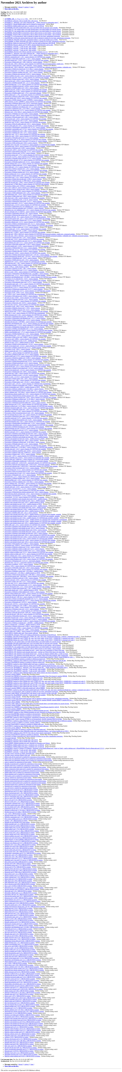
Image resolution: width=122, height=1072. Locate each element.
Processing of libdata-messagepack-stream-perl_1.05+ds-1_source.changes (27, 255)
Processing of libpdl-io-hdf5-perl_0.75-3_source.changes (22, 354)
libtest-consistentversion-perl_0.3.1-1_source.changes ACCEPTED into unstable (29, 225)
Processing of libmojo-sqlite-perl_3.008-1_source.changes (22, 629)
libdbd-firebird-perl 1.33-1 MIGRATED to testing (20, 942)
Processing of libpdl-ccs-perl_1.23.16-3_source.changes (22, 375)
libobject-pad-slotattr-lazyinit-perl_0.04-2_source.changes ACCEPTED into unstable (30, 540)
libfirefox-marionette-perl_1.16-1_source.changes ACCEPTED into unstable (28, 57)
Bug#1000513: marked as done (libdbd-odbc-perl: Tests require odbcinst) (27, 726)
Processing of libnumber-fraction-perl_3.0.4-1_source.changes (23, 616)
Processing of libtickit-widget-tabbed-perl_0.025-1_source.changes (25, 592)
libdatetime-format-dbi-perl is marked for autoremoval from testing (25, 770)
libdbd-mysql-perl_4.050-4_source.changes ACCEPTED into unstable (26, 89)
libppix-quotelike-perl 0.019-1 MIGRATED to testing (21, 999)
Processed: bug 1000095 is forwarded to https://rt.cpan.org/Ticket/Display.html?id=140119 (32, 707)
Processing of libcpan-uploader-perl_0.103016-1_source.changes (24, 208)
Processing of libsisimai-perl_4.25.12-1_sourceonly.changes (23, 561)
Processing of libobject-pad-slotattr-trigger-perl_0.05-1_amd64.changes (26, 506)
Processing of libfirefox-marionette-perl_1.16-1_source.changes (24, 55)
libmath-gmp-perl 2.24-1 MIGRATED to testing (19, 994)
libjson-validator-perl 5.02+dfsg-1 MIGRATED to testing (22, 967)
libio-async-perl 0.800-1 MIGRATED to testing (19, 946)
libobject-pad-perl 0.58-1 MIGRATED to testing (19, 1044)
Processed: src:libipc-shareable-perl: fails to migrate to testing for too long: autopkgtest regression (34, 736)
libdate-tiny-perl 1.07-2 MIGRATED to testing (19, 855)
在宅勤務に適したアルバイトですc (16, 19)
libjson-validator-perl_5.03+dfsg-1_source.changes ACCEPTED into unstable (28, 483)
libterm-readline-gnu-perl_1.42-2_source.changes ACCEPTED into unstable (28, 76)
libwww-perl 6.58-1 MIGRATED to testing (18, 798)
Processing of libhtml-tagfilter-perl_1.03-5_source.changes (22, 478)
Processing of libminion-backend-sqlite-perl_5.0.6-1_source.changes (25, 402)
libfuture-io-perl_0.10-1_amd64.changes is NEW (19, 342)
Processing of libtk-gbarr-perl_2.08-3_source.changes (21, 196)
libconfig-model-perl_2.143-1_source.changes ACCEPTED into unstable (27, 60)
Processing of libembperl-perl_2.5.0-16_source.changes (21, 199)
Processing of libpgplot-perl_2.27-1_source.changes (20, 475)
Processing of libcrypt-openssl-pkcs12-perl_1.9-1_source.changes (24, 471)
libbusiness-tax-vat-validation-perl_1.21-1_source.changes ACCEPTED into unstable (30, 210)
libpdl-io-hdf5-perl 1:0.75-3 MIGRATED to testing (20, 949)
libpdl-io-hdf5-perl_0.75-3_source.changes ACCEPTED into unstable (26, 356)
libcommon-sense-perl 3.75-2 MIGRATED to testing (21, 865)
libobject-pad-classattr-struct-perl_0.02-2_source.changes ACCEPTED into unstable (30, 535)
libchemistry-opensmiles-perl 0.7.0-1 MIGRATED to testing (23, 853)
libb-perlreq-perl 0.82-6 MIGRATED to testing (19, 862)
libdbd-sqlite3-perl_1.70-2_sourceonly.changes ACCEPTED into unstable (27, 95)
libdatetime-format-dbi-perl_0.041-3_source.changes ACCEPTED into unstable (29, 330)
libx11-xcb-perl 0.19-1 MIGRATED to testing (19, 800)
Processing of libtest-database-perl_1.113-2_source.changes (23, 320)
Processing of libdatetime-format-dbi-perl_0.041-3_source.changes (25, 327)
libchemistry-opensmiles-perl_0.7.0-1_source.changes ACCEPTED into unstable (29, 129)
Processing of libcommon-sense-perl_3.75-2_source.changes (23, 151)
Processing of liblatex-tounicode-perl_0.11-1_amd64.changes (23, 347)
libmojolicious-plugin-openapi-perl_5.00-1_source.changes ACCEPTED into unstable (31, 397)
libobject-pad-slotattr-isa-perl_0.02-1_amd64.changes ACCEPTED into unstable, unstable (32, 518)
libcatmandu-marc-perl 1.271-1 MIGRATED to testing (21, 917)
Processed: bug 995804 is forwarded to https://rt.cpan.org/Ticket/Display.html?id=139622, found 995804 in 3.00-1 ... (40, 657)
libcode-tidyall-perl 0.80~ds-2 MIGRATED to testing (21, 1047)
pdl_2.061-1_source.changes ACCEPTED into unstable (22, 353)
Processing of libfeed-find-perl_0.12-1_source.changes (21, 248)
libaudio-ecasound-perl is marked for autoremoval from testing (23, 764)
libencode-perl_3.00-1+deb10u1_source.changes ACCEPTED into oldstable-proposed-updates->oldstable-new (38, 67)
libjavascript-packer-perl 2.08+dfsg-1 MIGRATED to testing (23, 1041)
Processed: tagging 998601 (13, 674)
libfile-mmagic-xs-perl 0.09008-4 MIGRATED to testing (22, 839)
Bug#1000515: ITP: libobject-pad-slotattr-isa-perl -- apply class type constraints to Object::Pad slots (35, 650)
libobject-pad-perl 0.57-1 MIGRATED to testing (19, 987)
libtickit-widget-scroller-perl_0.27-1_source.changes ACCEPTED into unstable (29, 554)
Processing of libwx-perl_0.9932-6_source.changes (20, 186)
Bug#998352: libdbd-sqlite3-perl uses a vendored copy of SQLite (24, 26)
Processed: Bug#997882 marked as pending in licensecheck (23, 714)
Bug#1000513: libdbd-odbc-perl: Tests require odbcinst (21, 633)
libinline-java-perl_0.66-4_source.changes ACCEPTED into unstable (26, 115)
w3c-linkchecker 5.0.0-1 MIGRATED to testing (19, 930)
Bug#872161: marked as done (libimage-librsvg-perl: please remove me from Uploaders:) (32, 672)
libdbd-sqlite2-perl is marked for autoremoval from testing (22, 772)
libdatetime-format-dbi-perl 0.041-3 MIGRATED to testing (22, 941)
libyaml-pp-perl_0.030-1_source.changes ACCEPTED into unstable (25, 298)
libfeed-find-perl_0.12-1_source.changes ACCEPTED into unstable (25, 249)
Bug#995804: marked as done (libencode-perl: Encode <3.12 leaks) (25, 684)
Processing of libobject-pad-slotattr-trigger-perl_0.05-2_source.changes (26, 530)
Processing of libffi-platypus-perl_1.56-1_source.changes (22, 260)
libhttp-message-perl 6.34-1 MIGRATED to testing (20, 937)
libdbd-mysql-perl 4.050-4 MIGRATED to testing (20, 826)
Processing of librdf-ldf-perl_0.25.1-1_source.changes (21, 285)
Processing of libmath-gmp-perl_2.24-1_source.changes (21, 444)
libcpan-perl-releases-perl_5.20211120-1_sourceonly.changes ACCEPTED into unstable (31, 466)
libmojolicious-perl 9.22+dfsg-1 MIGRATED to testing (21, 791)
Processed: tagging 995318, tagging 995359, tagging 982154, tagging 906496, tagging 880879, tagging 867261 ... (39, 700)
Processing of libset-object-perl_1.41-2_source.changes (21, 175)
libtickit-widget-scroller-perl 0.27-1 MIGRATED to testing (22, 1032)
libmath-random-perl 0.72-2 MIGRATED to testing (20, 922)
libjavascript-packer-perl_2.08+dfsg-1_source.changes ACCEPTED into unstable (29, 576)
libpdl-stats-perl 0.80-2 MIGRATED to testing (19, 956)
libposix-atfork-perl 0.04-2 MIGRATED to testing (20, 834)
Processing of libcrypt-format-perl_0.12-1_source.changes (22, 468)
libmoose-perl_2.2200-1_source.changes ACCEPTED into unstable (25, 232)
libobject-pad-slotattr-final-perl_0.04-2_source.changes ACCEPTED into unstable (29, 537)
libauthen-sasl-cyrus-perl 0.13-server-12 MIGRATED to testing (24, 860)
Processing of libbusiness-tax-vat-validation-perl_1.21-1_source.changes (26, 206)
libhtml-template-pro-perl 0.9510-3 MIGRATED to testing (22, 985)
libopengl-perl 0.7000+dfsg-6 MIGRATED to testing (21, 872)
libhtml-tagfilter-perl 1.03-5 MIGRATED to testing (20, 1006)
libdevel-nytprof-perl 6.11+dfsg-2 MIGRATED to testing (22, 831)
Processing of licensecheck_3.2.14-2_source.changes (21, 495)
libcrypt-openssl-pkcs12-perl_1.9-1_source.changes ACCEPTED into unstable (28, 473)
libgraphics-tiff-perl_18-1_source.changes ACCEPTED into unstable (25, 217)
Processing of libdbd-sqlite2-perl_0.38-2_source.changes (22, 88)
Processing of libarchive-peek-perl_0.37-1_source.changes (22, 416)
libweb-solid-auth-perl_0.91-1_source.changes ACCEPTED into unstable (27, 126)
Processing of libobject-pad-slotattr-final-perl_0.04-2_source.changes (25, 531)
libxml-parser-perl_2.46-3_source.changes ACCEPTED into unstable (26, 119)
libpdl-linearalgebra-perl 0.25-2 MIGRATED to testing (21, 953)
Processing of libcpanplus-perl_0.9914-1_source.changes (22, 543)
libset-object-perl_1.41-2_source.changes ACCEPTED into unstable (25, 177)
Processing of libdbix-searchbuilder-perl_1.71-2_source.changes (24, 328)
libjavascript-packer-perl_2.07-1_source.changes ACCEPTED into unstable (27, 218)
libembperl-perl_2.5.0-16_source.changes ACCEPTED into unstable (25, 205)
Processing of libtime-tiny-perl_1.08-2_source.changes (21, 131)
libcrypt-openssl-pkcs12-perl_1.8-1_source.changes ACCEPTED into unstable (28, 414)
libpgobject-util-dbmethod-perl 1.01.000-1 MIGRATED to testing (24, 927)
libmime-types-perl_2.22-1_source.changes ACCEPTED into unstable (26, 611)
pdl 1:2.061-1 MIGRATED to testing (16, 963)
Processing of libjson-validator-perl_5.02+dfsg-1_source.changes (24, 389)
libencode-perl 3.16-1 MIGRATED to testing (18, 891)
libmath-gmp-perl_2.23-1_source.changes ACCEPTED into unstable (25, 301)
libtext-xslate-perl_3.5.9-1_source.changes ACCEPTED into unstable (26, 229)
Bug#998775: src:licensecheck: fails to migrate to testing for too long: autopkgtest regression (32, 36)
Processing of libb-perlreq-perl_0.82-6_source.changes (21, 143)
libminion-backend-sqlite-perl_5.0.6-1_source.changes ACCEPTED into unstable (29, 408)
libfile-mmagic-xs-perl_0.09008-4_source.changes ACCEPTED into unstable (28, 101)
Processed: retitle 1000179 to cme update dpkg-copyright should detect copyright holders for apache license (37, 703)
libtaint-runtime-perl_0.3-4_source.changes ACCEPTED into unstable (26, 174)
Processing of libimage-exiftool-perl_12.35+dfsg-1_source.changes (25, 399)
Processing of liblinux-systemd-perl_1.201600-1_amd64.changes (24, 623)
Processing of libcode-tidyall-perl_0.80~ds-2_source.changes (23, 612)
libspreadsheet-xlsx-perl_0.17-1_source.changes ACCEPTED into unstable (27, 242)
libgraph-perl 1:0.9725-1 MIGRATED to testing (19, 1051)
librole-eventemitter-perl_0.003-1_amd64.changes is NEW (22, 387)
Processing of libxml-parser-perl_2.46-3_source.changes (22, 117)
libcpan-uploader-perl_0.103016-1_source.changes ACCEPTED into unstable (28, 212)
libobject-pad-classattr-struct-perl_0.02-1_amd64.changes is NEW (25, 502)
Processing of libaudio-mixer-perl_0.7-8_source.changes (22, 138)
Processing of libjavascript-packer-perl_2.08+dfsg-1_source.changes (25, 574)
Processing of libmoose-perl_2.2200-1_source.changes (21, 230)
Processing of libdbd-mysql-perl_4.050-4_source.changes (22, 86)
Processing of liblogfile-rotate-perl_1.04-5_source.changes (22, 409)
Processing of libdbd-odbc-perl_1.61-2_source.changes (21, 512)
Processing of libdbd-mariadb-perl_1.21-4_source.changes (22, 83)
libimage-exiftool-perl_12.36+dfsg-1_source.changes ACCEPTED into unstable (29, 447)
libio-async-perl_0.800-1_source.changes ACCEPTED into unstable (25, 339)
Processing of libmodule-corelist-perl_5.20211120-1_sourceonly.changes (27, 461)
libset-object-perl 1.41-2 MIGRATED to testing (19, 874)
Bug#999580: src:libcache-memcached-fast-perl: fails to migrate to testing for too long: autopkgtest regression (38, 38)
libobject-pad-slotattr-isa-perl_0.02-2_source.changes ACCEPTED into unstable (29, 538)
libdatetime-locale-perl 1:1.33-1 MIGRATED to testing (21, 808)
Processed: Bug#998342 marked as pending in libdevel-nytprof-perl (25, 659)
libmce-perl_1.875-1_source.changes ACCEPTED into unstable (24, 456)
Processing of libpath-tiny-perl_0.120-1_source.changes (21, 120)
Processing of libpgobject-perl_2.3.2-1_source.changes (21, 270)
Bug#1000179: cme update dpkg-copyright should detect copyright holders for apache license (33, 647)
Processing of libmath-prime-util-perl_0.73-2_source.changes (23, 158)
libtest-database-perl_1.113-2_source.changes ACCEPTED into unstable (27, 325)
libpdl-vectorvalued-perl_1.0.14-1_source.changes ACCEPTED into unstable (28, 346)
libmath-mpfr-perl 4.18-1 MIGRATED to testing (19, 1042)
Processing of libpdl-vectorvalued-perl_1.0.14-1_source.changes (24, 344)
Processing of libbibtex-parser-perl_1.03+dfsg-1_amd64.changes (24, 571)
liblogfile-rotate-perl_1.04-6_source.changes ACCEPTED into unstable (26, 569)
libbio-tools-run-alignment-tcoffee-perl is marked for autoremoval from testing (28, 758)
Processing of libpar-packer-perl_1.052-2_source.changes (22, 79)
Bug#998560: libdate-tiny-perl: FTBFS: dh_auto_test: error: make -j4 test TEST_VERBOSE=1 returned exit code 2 (40, 638)
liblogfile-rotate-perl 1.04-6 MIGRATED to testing (20, 1035)
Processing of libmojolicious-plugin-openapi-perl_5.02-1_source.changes (27, 492)
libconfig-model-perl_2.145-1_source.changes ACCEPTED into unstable (27, 246)
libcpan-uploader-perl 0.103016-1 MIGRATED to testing (22, 889)
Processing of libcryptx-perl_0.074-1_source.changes (21, 303)
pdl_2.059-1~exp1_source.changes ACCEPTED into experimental (25, 294)
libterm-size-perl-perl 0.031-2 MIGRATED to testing (21, 838)
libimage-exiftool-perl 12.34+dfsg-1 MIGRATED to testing (23, 810)
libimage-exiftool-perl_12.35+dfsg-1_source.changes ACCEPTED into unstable (29, 406)
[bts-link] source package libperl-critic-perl (17, 755)
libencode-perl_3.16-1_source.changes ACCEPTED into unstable (25, 239)
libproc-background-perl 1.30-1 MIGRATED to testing (21, 793)
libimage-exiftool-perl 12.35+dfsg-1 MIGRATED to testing (23, 973)
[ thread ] (20, 7)
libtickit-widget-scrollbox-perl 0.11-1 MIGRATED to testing (23, 1030)
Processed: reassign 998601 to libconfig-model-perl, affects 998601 (25, 688)
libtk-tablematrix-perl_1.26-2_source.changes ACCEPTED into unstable (27, 194)
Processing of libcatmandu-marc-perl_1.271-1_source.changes (23, 282)
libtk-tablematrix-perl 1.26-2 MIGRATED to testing (20, 882)
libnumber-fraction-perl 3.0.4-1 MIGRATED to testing (21, 1054)
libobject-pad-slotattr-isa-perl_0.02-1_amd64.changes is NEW (23, 504)
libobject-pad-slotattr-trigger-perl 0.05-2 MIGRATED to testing (24, 1025)
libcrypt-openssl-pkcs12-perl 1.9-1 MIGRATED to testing (22, 1004)
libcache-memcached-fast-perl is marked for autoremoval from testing (26, 781)
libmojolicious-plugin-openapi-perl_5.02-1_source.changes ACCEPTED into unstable (31, 494)
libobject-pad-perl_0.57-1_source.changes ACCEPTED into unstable (26, 432)
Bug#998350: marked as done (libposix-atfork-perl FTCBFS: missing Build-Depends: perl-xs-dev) (34, 666)
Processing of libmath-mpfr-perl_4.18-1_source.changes (22, 485)
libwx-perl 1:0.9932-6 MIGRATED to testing (18, 886)
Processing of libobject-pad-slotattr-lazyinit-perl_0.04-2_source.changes (26, 533)
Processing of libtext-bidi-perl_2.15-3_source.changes (21, 165)
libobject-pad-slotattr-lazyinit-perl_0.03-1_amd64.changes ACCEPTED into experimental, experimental (36, 519)
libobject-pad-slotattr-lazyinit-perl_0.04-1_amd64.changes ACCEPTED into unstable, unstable (33, 521)
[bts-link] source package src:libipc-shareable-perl (20, 753)
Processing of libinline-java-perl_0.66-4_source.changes (22, 113)
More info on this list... (12, 9)
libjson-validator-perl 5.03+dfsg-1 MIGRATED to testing (22, 1010)
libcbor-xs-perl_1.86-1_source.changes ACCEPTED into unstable (25, 272)
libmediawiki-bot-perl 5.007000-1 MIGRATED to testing (22, 975)
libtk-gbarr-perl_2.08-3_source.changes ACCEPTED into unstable (25, 198)
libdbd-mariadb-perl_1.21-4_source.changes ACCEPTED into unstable (26, 84)
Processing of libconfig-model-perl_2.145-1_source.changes (23, 244)
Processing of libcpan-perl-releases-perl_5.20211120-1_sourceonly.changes (27, 464)
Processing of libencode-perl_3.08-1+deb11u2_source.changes (24, 62)
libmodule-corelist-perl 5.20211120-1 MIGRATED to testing (23, 998)
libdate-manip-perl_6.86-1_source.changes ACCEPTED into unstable (26, 445)
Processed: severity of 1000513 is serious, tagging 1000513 (23, 722)
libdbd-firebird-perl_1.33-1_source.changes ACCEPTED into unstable (26, 335)
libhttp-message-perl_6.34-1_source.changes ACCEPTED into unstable (26, 315)
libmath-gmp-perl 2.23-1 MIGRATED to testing (19, 934)
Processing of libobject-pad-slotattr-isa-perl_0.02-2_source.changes (25, 528)
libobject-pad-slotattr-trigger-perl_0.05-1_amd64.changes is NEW (24, 511)
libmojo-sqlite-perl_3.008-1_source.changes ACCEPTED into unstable (26, 631)
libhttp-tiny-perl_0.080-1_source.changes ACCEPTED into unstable (25, 607)
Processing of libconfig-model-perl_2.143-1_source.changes (23, 58)
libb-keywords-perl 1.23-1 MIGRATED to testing (20, 801)
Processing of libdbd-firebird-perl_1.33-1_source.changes (22, 334)
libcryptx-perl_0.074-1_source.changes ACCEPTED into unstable (25, 304)
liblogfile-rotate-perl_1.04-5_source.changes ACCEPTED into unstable (26, 411)
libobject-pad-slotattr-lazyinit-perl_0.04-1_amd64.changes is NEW (25, 439)
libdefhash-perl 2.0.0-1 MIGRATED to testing (19, 908)
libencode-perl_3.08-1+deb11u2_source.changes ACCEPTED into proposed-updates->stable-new (34, 64)
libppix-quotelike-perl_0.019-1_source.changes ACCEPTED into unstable (27, 457)
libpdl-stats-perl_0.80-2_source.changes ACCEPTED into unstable (25, 373)
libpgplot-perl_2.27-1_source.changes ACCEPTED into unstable (24, 476)
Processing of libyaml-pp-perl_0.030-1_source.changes (21, 296)
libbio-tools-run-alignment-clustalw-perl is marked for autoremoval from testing (28, 760)
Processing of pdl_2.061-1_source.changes (18, 349)
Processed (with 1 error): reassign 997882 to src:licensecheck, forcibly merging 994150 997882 (33, 719)
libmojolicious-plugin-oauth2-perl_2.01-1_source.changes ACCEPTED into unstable (30, 394)
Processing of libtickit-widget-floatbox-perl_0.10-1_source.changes (25, 557)
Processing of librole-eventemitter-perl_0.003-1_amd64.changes (24, 385)
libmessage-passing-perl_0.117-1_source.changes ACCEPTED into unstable (28, 291)
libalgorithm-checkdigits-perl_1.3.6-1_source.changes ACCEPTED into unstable (29, 425)
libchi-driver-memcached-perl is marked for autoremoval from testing (25, 783)
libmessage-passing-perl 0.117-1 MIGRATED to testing (21, 924)
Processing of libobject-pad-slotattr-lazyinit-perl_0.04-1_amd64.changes (26, 437)
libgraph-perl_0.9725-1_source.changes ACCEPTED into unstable (25, 604)
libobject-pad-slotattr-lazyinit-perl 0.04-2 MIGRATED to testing (24, 1023)
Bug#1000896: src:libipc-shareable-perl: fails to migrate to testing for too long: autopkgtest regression (35, 41)
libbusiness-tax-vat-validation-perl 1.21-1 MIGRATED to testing (24, 887)
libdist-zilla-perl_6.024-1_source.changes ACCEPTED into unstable (25, 253)
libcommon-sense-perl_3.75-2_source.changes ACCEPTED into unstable (27, 155)
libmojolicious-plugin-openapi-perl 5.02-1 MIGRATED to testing (24, 1011)
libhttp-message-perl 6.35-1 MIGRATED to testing (20, 972)
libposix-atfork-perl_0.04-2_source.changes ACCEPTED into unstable (26, 98)
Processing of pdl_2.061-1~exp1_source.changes (20, 306)
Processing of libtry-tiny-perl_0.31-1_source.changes (21, 581)
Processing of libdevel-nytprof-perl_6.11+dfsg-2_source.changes (24, 69)
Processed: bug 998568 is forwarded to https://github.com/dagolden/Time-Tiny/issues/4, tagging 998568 (36, 676)
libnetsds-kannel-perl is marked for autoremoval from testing (23, 784)
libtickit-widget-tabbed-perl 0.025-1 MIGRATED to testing (23, 1056)
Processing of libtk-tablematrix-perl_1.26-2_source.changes (23, 193)
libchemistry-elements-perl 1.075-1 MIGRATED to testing (22, 803)
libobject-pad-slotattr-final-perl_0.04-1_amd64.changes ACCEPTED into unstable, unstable (32, 516)
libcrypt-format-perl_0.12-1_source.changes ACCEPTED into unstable (26, 469)
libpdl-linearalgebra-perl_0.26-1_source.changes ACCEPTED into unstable (27, 421)
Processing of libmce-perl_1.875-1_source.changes (20, 454)
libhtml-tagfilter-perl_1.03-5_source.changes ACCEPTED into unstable (26, 480)
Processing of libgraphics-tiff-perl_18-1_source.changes (21, 213)
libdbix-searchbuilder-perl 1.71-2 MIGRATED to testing (22, 944)
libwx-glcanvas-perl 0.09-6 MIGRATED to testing (20, 884)
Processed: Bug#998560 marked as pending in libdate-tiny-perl (24, 679)
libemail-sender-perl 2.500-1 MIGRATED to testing (20, 815)
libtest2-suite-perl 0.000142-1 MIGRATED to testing (21, 1001)
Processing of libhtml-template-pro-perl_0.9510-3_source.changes (25, 427)
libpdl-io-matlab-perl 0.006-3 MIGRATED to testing (21, 951)
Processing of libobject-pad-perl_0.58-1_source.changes (22, 578)
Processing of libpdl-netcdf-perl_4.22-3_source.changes (21, 363)
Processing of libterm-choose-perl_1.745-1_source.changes (22, 308)
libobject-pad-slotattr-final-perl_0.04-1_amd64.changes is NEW (24, 509)
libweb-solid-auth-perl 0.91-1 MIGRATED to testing (21, 850)
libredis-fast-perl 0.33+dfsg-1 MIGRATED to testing (21, 812)
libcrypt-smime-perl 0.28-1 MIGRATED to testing (20, 807)
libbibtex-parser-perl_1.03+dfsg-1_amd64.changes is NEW (23, 573)
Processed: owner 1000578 (13, 727)
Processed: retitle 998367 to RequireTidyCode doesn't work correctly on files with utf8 (31, 693)
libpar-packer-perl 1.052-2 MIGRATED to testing (20, 832)
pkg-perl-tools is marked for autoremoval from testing (21, 788)
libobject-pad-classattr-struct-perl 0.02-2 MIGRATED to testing (24, 1018)
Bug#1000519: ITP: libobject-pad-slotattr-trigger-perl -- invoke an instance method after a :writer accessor (36, 654)
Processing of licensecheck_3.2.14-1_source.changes (21, 488)
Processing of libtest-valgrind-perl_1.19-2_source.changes (22, 169)
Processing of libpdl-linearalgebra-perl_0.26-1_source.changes (23, 420)
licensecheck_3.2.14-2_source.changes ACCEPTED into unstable (25, 497)
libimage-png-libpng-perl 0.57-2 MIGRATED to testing (21, 843)
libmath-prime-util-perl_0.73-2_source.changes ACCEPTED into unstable (27, 160)
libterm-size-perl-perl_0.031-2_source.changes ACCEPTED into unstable (27, 77)
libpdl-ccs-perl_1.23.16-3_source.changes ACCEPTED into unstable (25, 377)
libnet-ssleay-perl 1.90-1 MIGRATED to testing (19, 965)
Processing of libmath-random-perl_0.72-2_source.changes (22, 162)
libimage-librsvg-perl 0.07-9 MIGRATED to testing (20, 841)
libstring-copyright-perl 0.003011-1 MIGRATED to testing (22, 1015)
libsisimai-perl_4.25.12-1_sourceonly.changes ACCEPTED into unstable (27, 562)
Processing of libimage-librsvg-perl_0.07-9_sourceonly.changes (24, 103)
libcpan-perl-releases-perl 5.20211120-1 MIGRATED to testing (24, 989)
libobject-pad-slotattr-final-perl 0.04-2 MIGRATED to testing (23, 1020)
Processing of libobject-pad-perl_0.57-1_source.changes (22, 430)
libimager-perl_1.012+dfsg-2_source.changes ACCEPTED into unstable (27, 112)
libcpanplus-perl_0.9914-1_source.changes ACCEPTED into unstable (26, 545)
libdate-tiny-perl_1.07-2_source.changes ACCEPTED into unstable (25, 134)
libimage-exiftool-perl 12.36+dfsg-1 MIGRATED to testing (23, 992)
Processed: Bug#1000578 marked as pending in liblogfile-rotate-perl (25, 729)
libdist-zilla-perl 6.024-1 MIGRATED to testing (19, 910)
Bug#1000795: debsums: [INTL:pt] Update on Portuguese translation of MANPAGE (30, 635)
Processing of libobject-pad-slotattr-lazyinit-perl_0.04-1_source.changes (26, 433)
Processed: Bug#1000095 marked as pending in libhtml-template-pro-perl (27, 710)
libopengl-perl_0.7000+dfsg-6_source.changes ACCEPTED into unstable (27, 184)
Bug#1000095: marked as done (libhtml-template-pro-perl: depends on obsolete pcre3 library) (33, 712)
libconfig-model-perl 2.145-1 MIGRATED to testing (21, 905)
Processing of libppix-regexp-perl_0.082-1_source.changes (22, 626)
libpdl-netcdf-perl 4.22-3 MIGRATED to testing (19, 955)
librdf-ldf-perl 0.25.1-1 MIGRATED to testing (19, 929)
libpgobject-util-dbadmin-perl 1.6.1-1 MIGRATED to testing (23, 960)
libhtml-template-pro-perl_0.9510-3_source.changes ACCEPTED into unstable (28, 428)
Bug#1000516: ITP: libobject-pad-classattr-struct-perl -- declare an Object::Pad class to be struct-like (35, 652)
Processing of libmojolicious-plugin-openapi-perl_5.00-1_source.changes (27, 396)
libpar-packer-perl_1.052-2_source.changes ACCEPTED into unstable (26, 81)
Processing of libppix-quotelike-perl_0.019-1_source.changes (23, 451)
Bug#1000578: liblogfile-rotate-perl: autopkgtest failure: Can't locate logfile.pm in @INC (31, 40)
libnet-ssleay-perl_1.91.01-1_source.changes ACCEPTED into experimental (28, 384)
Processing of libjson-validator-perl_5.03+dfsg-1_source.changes (24, 482)
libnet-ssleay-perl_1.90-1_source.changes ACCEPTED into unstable (25, 380)
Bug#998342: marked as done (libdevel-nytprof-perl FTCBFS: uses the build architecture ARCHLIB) (35, 660)
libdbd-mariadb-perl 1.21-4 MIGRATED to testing (20, 824)
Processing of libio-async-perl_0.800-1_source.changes (21, 337)
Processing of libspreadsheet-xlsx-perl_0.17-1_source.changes (23, 241)
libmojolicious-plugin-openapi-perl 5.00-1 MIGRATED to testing (24, 970)
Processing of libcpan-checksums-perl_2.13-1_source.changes (23, 585)
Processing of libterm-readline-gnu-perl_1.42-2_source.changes (24, 72)
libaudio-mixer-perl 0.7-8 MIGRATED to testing (19, 915)
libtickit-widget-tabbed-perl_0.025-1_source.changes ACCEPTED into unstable (29, 593)
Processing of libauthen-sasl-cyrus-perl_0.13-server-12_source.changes (26, 141)
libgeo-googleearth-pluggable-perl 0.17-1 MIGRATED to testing (24, 1049)
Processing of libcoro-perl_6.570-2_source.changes (20, 153)
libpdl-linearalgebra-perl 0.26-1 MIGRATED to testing (21, 982)
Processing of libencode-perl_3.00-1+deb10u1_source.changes (24, 65)
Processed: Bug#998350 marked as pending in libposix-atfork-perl (25, 662)
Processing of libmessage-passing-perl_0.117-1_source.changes (24, 289)
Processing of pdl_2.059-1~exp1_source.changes (20, 292)
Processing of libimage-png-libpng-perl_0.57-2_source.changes (24, 107)
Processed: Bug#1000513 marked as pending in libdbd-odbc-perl (24, 724)
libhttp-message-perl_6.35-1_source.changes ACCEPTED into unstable (26, 404)
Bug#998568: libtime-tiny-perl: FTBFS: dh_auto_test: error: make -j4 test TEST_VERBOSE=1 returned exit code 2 (40, 640)
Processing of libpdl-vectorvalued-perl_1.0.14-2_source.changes (24, 368)
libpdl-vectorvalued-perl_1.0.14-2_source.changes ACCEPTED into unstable (28, 370)
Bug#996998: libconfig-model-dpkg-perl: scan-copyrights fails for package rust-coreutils (31, 27)
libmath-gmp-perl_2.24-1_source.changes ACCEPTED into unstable (25, 449)
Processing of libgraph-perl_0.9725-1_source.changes (21, 602)
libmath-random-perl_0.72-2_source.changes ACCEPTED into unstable (26, 163)
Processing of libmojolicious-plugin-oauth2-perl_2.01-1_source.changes (26, 390)
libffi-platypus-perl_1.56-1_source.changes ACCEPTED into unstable (26, 263)
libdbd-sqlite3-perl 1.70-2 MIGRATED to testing (19, 829)
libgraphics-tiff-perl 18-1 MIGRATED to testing (19, 894)
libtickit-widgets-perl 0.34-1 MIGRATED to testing (20, 1034)
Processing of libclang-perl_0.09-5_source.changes (20, 148)
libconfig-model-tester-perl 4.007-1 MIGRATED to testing (22, 805)
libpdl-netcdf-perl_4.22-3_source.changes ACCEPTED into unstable (25, 366)
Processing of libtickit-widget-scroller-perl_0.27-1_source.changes (25, 549)
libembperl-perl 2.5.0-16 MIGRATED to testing (19, 920)
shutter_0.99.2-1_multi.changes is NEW (17, 267)
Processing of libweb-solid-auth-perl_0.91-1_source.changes (23, 124)
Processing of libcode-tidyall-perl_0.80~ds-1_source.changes (23, 595)
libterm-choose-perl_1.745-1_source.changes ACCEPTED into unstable (26, 311)
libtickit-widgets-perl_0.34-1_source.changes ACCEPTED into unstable (26, 555)
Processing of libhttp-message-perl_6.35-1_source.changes (22, 401)
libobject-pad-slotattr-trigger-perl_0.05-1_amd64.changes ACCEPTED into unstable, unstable (33, 523)
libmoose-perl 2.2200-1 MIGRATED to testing (19, 898)
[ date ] (32, 7)
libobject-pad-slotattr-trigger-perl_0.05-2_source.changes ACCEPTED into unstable (30, 542)
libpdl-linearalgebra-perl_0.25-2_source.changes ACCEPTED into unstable (27, 365)
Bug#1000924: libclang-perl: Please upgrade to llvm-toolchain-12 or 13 (26, 52)
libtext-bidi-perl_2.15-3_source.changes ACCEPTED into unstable (25, 167)
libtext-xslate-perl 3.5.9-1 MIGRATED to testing (19, 903)
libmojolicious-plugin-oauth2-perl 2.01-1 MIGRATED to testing (24, 968)
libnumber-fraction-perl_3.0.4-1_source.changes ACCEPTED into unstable (27, 617)
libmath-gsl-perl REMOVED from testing (17, 822)
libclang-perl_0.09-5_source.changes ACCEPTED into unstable (24, 150)
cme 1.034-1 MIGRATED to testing (16, 813)
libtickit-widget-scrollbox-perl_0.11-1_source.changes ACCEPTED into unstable (29, 552)
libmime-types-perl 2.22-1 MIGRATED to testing (20, 1053)
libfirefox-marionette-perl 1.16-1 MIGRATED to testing (22, 817)
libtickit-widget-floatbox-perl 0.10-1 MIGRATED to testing (23, 1028)
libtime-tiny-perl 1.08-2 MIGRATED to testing (19, 856)
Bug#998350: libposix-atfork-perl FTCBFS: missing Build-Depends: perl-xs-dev (29, 45)
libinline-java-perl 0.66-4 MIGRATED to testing (19, 846)
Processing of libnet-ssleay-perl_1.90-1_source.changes (21, 378)
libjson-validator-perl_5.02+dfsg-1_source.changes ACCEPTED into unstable (28, 392)
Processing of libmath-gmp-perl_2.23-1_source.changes (21, 299)
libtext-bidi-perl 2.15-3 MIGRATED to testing (19, 879)
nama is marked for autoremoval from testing (18, 762)
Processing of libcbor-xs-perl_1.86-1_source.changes (21, 268)
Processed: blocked (10, 738)
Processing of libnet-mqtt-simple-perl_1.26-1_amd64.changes (23, 588)
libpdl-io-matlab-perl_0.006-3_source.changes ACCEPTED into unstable (27, 359)
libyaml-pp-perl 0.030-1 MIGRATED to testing (19, 936)
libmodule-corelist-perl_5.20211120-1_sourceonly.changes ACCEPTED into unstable (30, 463)
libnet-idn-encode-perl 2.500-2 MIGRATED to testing (21, 870)
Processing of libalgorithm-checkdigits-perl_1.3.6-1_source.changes (25, 423)
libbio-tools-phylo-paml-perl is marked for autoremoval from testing (25, 757)
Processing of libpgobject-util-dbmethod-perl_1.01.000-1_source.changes (27, 273)
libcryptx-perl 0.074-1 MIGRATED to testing (18, 932)
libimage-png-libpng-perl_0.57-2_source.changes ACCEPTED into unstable (28, 110)
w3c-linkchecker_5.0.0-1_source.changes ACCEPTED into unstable (25, 280)
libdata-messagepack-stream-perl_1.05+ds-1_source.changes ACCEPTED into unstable (31, 256)
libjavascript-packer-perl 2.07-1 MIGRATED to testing (21, 896)
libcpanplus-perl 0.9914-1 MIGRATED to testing (20, 1016)
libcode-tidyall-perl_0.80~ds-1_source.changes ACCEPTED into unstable (27, 597)
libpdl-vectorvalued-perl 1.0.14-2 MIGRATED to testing (22, 958)
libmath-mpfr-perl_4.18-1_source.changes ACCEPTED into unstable (26, 487)
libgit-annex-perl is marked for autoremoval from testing (22, 776)
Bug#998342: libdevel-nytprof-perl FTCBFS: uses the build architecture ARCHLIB (30, 43)
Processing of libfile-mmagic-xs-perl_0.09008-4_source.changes (24, 100)
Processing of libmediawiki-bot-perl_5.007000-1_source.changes (24, 316)
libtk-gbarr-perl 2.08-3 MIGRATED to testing (19, 881)
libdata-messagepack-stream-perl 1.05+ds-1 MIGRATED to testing (25, 906)
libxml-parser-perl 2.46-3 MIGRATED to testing (19, 851)
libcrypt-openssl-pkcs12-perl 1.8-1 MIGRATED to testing (22, 980)
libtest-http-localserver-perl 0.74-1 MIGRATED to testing (22, 795)
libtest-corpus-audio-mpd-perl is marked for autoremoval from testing (25, 767)
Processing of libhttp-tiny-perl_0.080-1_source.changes (21, 605)
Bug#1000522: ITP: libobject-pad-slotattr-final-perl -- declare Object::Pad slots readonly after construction (37, 655)
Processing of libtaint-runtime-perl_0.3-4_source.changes (22, 172)
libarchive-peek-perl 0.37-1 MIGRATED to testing (20, 979)
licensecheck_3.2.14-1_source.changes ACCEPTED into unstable (25, 490)
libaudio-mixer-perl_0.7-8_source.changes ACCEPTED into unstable (26, 139)
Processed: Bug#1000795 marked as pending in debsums (22, 734)
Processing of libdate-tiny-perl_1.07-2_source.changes (21, 132)
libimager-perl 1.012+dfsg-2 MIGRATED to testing (20, 844)
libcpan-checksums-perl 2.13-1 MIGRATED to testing (21, 1039)
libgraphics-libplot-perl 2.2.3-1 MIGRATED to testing (21, 893)
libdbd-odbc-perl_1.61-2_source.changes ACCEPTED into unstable (25, 525)
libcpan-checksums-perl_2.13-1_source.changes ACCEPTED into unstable (27, 586)
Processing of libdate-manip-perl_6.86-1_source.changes (22, 440)
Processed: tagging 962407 (13, 697)
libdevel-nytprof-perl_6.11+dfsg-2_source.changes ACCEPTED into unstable (28, 70)
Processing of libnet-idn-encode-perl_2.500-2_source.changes (23, 179)
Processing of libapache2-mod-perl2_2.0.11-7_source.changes (23, 201)
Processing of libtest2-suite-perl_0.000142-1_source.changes (23, 452)
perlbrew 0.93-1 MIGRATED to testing (17, 1037)
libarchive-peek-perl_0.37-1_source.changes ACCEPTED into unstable (26, 418)
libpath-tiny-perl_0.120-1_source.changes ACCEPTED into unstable (25, 122)
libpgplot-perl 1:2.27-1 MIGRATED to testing (19, 1008)
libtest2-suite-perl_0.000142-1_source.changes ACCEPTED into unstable (27, 459)
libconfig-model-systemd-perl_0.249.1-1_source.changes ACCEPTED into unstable (30, 621)
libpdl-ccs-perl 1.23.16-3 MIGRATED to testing (19, 948)
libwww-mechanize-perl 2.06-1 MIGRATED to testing (21, 796)
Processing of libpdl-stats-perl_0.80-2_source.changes (21, 371)
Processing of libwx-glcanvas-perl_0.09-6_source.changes (22, 189)
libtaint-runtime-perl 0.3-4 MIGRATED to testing (20, 875)
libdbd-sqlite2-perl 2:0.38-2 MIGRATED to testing (20, 827)
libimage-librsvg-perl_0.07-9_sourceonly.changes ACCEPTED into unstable (28, 105)
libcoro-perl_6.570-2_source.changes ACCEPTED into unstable (24, 156)
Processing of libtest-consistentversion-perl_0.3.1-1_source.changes (25, 224)
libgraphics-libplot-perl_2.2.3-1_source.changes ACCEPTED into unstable (27, 222)
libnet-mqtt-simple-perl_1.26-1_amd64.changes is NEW (22, 590)
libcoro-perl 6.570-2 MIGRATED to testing (18, 867)
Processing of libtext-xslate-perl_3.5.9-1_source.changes (22, 227)
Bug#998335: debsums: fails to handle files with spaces (21, 21)
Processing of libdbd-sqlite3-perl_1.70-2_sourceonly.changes (23, 93)
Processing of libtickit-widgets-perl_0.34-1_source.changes (22, 547)
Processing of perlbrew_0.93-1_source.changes (19, 564)
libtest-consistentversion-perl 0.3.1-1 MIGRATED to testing (23, 901)
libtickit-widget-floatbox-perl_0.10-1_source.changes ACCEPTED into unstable (29, 559)
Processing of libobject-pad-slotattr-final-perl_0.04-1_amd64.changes (25, 507)
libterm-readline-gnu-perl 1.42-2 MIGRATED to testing (21, 836)
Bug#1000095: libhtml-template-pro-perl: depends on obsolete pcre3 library (27, 743)
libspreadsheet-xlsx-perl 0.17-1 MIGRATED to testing (21, 899)
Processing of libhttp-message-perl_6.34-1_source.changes (22, 310)
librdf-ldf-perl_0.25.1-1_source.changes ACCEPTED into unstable (25, 287)
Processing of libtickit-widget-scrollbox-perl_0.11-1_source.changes (25, 550)
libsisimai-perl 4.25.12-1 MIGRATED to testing (19, 1027)
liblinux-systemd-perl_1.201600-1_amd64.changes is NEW (23, 624)
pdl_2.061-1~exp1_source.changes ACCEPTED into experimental (25, 313)
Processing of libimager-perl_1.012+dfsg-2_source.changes (23, 108)
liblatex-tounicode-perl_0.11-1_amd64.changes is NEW (21, 351)
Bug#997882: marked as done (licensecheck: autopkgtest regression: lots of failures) (30, 717)
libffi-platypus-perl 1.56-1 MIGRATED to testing (20, 913)
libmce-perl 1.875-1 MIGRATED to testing (18, 996)
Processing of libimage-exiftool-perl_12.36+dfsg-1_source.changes (25, 442)
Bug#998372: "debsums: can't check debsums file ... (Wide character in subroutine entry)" (32, 22)
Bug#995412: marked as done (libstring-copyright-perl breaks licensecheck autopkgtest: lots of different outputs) (38, 721)
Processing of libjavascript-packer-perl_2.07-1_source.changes (24, 215)
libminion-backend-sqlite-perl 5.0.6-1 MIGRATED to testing (23, 977)
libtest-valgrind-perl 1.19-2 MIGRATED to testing (20, 877)
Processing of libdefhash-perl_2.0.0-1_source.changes (21, 258)
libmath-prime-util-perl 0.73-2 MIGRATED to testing (21, 869)
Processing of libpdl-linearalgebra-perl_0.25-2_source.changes (23, 361)
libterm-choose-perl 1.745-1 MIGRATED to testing (20, 939)
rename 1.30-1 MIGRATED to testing (16, 820)
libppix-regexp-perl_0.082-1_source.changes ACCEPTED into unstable (26, 628)
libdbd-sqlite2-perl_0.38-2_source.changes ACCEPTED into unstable (26, 91)
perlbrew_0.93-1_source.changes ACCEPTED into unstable (23, 566)
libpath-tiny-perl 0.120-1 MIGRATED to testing (19, 848)
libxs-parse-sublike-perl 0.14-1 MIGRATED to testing (21, 819)
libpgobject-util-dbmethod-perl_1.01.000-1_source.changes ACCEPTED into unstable (31, 277)
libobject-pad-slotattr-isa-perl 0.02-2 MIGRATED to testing (23, 1022)
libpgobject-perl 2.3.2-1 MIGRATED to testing (19, 925)
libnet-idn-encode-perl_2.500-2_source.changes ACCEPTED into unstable (27, 182)
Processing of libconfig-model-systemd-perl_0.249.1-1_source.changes (26, 619)
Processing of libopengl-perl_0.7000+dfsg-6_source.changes (23, 181)
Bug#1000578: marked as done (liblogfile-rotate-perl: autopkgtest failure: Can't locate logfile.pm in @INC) (37, 731)
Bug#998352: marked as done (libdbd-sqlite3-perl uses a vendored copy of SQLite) (30, 664)
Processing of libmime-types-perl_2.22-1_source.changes (22, 609)
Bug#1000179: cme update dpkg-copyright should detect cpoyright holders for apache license (33, 29)
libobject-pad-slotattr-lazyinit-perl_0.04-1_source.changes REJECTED (26, 435)
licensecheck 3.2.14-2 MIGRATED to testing (18, 1013)
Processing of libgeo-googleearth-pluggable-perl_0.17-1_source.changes (26, 598)
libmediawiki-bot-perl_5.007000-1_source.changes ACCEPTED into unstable (28, 322)
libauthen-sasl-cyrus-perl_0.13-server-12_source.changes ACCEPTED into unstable (30, 144)
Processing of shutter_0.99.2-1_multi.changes (18, 265)
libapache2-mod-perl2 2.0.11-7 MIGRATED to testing (21, 858)
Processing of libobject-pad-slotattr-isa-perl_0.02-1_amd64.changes (25, 500)
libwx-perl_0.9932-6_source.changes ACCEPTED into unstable (24, 187)
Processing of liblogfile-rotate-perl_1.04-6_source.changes (22, 568)
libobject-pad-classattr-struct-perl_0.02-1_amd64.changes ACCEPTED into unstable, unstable (33, 514)
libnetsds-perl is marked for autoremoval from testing (21, 786)
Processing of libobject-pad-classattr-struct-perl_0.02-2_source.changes (26, 526)
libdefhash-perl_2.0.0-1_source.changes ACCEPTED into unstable (25, 261)
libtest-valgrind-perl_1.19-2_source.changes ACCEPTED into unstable (26, 170)
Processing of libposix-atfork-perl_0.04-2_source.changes (22, 96)
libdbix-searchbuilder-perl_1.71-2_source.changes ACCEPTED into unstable (28, 332)
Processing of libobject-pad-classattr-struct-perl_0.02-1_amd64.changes (26, 499)
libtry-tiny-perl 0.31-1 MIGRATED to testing (18, 1046)
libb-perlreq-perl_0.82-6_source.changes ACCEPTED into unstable (25, 146)
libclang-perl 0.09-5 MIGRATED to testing (18, 863)
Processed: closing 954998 (13, 705)
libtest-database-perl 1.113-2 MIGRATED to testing (20, 961)
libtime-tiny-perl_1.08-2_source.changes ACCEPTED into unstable (25, 136)
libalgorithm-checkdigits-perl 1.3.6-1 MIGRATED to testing (23, 984)
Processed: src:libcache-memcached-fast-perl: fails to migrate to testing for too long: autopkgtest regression (37, 698)
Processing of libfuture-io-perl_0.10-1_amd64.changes (21, 341)
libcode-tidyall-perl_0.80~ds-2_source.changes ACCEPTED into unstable (27, 614)
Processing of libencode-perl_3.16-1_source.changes (21, 237)
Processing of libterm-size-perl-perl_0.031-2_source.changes (23, 74)
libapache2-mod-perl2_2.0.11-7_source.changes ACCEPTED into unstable (27, 203)
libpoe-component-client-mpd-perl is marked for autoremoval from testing (27, 769)
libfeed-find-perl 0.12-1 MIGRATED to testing (19, 912)
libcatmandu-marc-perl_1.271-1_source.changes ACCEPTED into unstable (27, 284)
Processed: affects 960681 (13, 702)
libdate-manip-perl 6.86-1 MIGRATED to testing (19, 991)
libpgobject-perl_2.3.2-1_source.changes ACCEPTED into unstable (25, 275)
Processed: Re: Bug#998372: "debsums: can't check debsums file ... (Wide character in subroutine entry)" (36, 667)
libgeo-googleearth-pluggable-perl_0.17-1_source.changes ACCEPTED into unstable (30, 600)
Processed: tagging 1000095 (13, 709)
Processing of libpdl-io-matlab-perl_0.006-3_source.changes (23, 358)
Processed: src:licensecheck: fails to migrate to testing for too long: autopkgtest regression (31, 691)
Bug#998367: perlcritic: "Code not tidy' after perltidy (21, 46)
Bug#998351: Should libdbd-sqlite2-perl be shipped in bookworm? (25, 24)
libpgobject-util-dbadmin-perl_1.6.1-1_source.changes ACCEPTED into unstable (29, 323)
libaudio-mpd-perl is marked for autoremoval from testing (22, 765)
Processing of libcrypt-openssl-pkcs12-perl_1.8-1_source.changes (24, 413)
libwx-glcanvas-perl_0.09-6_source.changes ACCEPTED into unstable (26, 191)
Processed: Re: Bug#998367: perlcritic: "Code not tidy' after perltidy (25, 669)
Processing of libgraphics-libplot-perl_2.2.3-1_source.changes (23, 220)
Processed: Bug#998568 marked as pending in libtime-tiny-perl (24, 678)
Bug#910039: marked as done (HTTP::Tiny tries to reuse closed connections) (28, 733)
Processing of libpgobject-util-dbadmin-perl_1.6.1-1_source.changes (25, 318)
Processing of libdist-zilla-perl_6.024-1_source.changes (21, 251)
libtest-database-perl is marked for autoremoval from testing (23, 774)
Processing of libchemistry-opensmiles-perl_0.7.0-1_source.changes (25, 127)
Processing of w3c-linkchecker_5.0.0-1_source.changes (21, 279)
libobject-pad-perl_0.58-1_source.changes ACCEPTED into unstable (26, 580)
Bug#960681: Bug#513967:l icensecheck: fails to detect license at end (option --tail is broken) (33, 33)
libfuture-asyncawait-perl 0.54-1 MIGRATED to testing (21, 789)
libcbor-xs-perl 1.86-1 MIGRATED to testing (18, 918)
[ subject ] (27, 7)
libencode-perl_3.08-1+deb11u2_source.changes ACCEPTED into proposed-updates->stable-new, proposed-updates (40, 234)
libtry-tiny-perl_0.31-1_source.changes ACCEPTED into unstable (25, 583)
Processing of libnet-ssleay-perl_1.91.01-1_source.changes (22, 382)
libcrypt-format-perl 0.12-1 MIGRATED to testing (20, 1003)
